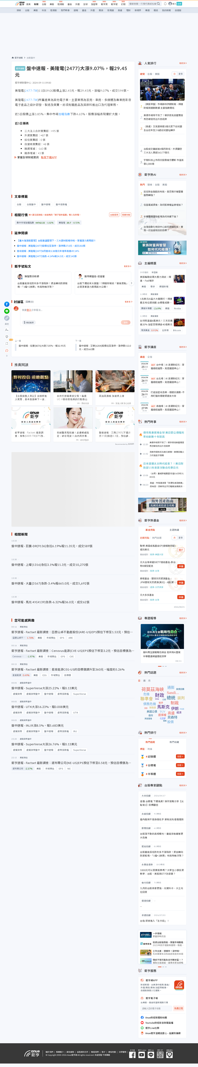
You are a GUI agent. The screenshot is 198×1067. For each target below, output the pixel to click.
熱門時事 (65, 10)
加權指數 (64, 114)
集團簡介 (60, 1051)
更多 (181, 74)
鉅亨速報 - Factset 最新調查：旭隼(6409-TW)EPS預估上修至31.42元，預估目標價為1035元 (30, 434)
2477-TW (31, 90)
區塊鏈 (110, 10)
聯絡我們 (95, 1051)
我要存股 (126, 214)
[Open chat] (6, 350)
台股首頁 (114, 214)
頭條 (19, 10)
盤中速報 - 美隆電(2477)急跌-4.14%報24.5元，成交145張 (47, 256)
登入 (174, 3)
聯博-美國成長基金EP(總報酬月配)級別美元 (158, 547)
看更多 (127, 266)
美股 (52, 4)
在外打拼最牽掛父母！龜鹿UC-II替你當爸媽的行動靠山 (72, 397)
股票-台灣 (154, 570)
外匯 (77, 4)
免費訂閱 (178, 1008)
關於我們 (49, 1051)
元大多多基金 (147, 595)
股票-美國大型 (156, 554)
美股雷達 (154, 294)
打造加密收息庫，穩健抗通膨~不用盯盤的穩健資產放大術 (168, 394)
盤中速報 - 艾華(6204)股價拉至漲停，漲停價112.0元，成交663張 (105, 347)
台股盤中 (31, 57)
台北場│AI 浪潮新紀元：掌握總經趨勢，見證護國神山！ (167, 380)
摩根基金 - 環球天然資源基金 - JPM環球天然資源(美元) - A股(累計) (157, 580)
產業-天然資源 (156, 587)
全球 (85, 4)
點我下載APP (49, 157)
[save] (6, 343)
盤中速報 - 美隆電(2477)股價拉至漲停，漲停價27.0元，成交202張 (51, 245)
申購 (181, 566)
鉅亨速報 (19, 57)
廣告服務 (70, 1051)
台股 (44, 4)
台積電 (152, 765)
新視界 (138, 10)
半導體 (152, 774)
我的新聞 (166, 10)
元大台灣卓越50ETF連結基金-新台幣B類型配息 (158, 564)
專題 (147, 10)
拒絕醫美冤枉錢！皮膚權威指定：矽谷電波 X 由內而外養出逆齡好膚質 (73, 434)
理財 (128, 10)
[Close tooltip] (31, 350)
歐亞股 (155, 272)
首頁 (28, 4)
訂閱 (123, 4)
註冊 (179, 3)
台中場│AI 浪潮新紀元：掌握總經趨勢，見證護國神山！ (167, 366)
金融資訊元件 (82, 1051)
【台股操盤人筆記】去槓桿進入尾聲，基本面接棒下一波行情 (31, 397)
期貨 (101, 10)
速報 (76, 10)
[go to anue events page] (165, 3)
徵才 (103, 1051)
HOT (153, 365)
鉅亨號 (114, 4)
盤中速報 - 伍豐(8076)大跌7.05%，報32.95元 (42, 345)
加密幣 (94, 4)
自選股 (178, 10)
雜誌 (156, 10)
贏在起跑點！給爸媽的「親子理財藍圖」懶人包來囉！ (56, 214)
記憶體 (152, 756)
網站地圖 (112, 1051)
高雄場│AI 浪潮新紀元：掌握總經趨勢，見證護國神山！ (167, 407)
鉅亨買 (104, 4)
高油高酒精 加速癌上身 (111, 395)
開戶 (181, 550)
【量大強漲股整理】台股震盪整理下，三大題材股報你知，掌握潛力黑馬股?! (56, 240)
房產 (120, 10)
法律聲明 (122, 1051)
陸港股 (61, 4)
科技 (44, 10)
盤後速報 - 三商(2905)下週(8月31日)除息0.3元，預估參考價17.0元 (115, 434)
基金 (70, 4)
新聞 (36, 4)
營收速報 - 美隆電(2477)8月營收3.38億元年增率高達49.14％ (48, 251)
